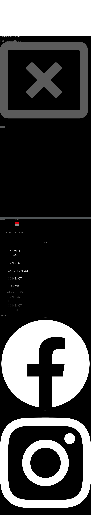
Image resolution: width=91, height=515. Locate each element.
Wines (15, 262)
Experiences (18, 270)
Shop (14, 286)
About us (14, 253)
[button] (45, 244)
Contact (15, 278)
